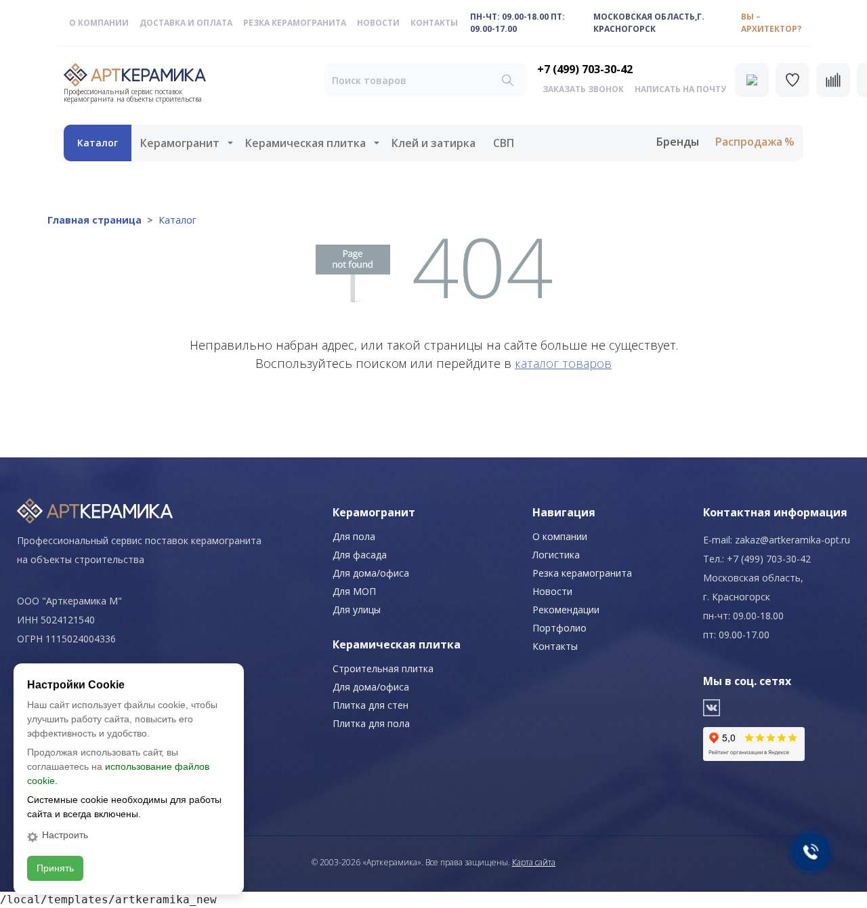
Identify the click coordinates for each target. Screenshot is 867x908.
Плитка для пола (371, 723)
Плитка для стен (370, 705)
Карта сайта (533, 862)
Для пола (354, 536)
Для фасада (360, 554)
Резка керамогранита (294, 22)
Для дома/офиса (371, 572)
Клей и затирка (433, 143)
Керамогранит (179, 143)
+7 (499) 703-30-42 (585, 69)
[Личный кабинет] (752, 80)
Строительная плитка (383, 668)
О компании (99, 22)
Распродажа (748, 141)
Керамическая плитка (305, 143)
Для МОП (354, 591)
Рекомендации (565, 609)
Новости (378, 22)
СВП (503, 143)
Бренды (677, 141)
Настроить (65, 834)
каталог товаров (563, 363)
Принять (55, 868)
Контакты (434, 22)
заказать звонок (583, 89)
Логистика (556, 554)
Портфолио (559, 627)
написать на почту (680, 89)
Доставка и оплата (186, 22)
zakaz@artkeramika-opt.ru (792, 539)
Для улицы (357, 609)
